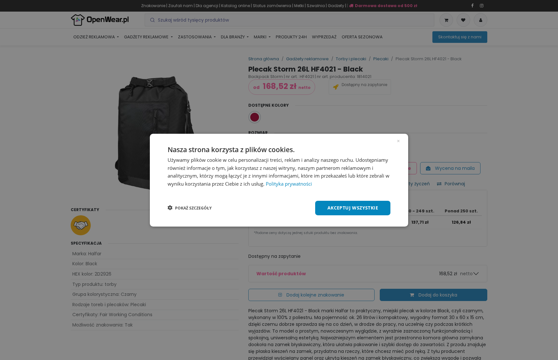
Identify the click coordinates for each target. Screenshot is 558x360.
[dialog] (279, 179)
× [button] (398, 140)
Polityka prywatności (289, 183)
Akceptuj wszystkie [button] (352, 208)
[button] (190, 208)
